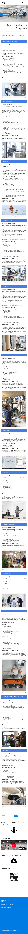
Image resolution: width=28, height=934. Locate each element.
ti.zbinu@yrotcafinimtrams (6, 907)
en (19, 2)
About (18, 930)
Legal (14, 930)
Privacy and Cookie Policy (6, 930)
